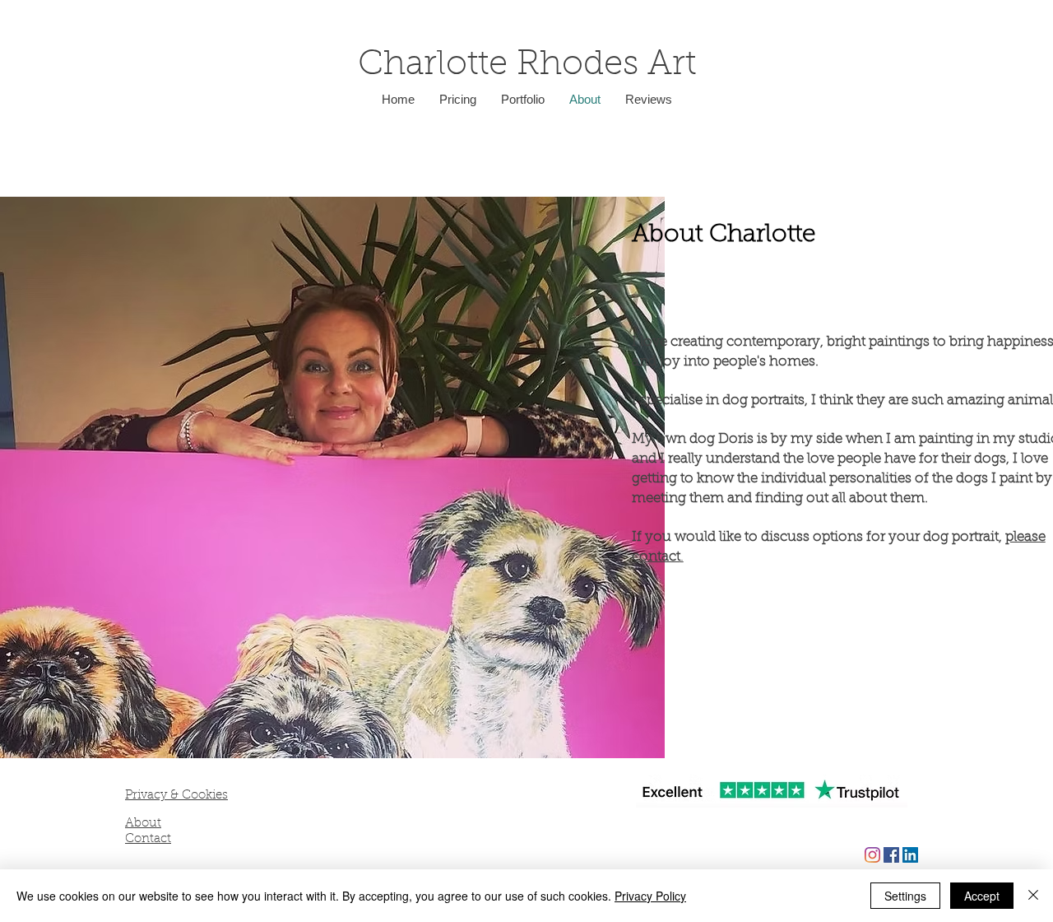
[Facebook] (891, 855)
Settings (905, 895)
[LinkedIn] (910, 855)
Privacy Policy (650, 895)
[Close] (1033, 895)
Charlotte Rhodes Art (527, 66)
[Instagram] (872, 855)
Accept (982, 895)
